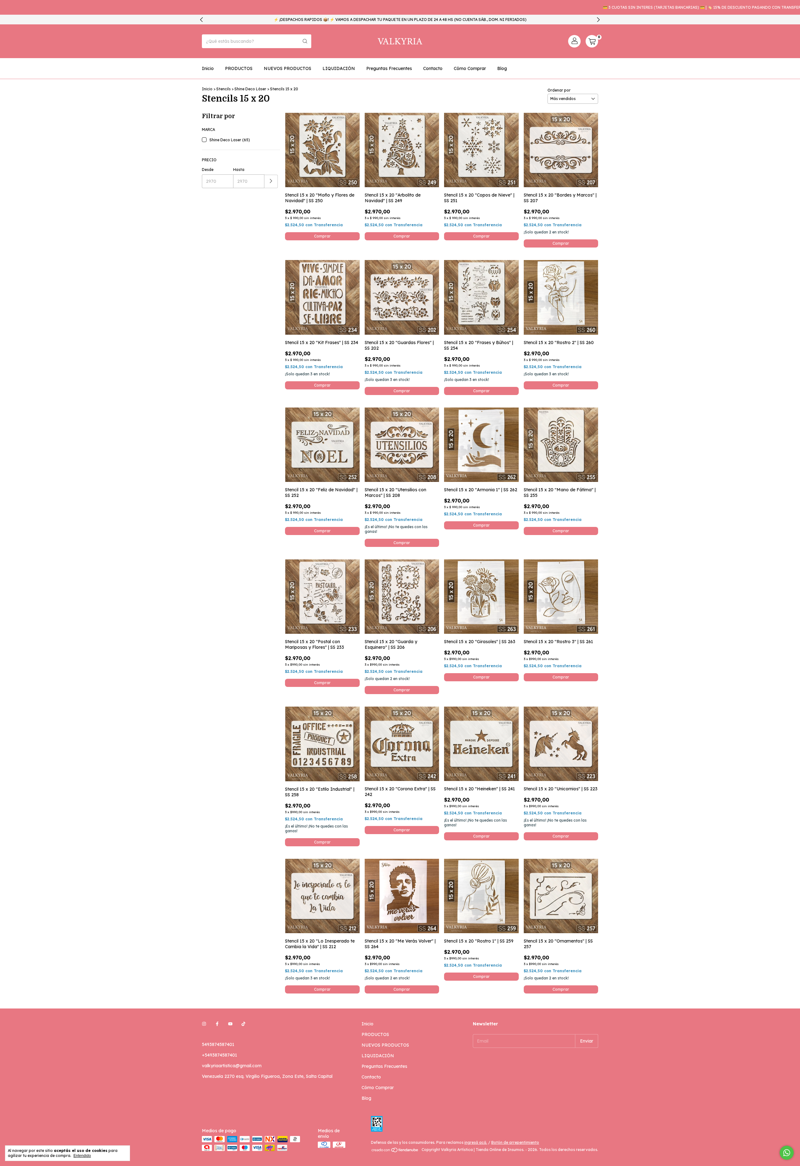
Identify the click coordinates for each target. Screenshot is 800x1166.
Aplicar (271, 181)
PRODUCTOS (238, 68)
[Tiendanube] (395, 1151)
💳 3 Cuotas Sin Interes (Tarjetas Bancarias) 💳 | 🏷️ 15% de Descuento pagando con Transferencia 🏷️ (675, 7)
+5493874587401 (219, 1055)
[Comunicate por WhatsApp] (787, 1153)
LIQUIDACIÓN (338, 68)
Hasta (238, 169)
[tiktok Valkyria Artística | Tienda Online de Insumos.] (243, 1024)
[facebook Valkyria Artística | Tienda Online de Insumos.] (217, 1024)
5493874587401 (218, 1044)
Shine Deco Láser (250, 89)
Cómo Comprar (470, 68)
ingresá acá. (475, 1142)
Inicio (208, 68)
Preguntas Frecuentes (389, 68)
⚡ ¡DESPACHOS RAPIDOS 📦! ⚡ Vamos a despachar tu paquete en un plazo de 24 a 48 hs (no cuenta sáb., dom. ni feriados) (400, 19)
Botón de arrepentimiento (515, 1142)
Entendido (82, 1155)
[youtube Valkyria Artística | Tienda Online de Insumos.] (230, 1024)
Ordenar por (559, 90)
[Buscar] (305, 41)
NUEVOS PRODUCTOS (287, 68)
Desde (207, 169)
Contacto (432, 68)
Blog (502, 68)
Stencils (223, 89)
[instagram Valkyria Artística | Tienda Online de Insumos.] (204, 1024)
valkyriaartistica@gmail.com (232, 1065)
